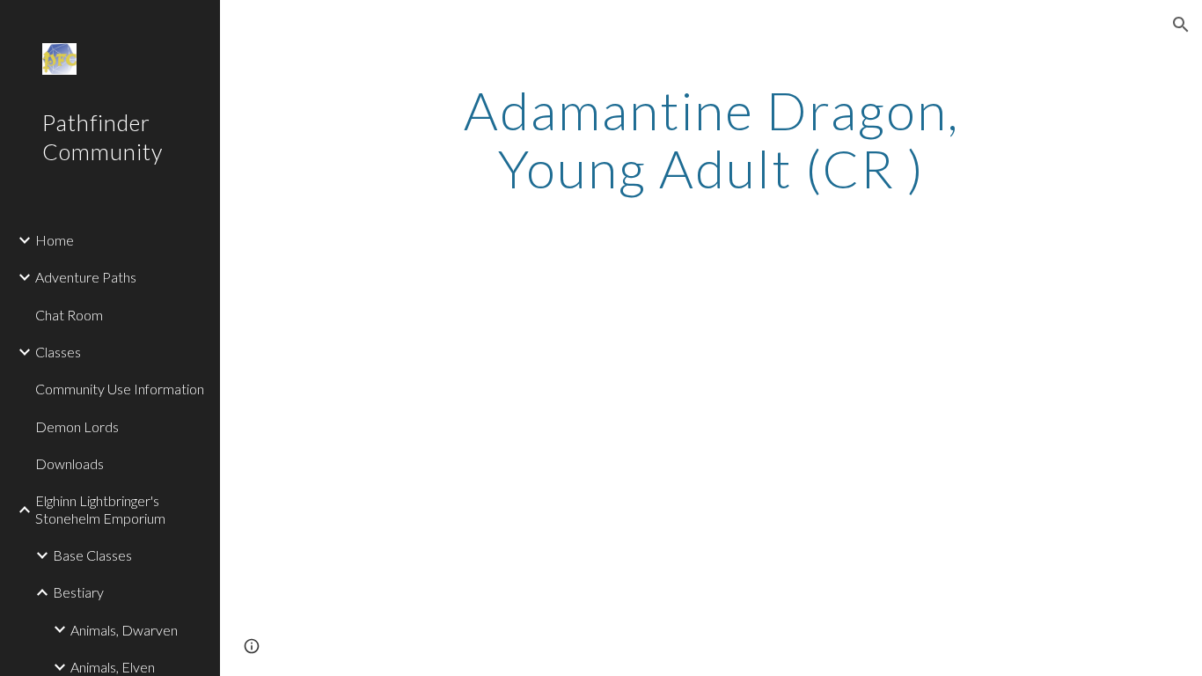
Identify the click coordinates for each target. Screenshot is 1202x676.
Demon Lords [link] (77, 426)
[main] (711, 139)
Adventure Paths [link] (85, 276)
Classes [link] (58, 351)
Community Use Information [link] (119, 388)
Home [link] (54, 239)
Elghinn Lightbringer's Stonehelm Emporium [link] (100, 508)
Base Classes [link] (92, 555)
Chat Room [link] (69, 314)
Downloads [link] (69, 463)
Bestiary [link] (78, 592)
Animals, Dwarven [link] (124, 629)
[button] (1181, 25)
